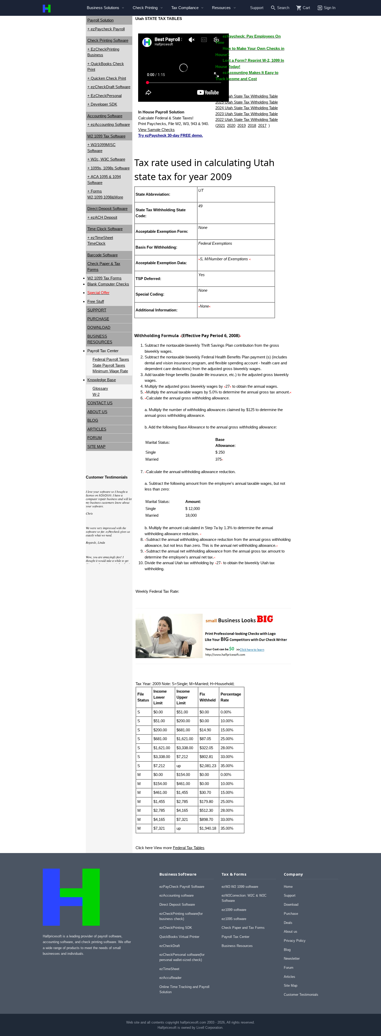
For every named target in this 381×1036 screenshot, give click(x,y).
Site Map (290, 985)
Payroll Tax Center (235, 937)
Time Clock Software (105, 229)
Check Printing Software (107, 40)
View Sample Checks (156, 129)
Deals (288, 923)
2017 (262, 125)
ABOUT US (97, 412)
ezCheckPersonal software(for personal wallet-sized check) (181, 957)
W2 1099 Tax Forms (104, 278)
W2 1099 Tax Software (106, 136)
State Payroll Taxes (109, 365)
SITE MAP (96, 446)
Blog (287, 950)
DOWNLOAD (98, 327)
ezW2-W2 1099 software (240, 887)
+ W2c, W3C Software (106, 159)
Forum (288, 968)
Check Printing (145, 7)
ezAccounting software (176, 895)
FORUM (94, 437)
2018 (252, 125)
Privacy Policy (295, 941)
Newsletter (292, 958)
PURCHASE (98, 319)
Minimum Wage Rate (110, 371)
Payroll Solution (100, 20)
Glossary (100, 388)
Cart (306, 7)
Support (256, 7)
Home (288, 887)
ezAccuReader (170, 978)
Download (291, 904)
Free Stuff (95, 301)
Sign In (329, 7)
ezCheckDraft (169, 946)
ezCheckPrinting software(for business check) (181, 916)
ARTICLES (96, 429)
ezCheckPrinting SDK (175, 928)
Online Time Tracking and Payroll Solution (184, 989)
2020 (231, 125)
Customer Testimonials (301, 995)
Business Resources (237, 946)
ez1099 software (234, 910)
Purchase (291, 914)
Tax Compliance (185, 7)
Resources (221, 7)
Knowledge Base (101, 380)
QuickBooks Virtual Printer (179, 937)
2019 (241, 125)
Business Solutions (103, 7)
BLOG (92, 420)
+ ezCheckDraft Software (108, 87)
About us (290, 931)
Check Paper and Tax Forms (243, 928)
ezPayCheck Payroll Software (181, 887)
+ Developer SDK (102, 104)
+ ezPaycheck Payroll (106, 29)
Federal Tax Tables (188, 848)
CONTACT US (99, 403)
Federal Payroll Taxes (111, 359)
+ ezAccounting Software (108, 124)
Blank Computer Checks (108, 284)
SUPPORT (96, 310)
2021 (221, 125)
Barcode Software (102, 255)
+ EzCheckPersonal (104, 95)
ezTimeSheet (169, 969)
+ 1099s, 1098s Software (108, 168)
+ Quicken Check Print (106, 78)
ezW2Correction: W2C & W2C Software (244, 898)
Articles (289, 977)
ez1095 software (234, 919)
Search (283, 7)
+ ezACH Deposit (102, 217)
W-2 (96, 394)
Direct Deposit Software (107, 208)
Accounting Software (104, 116)
